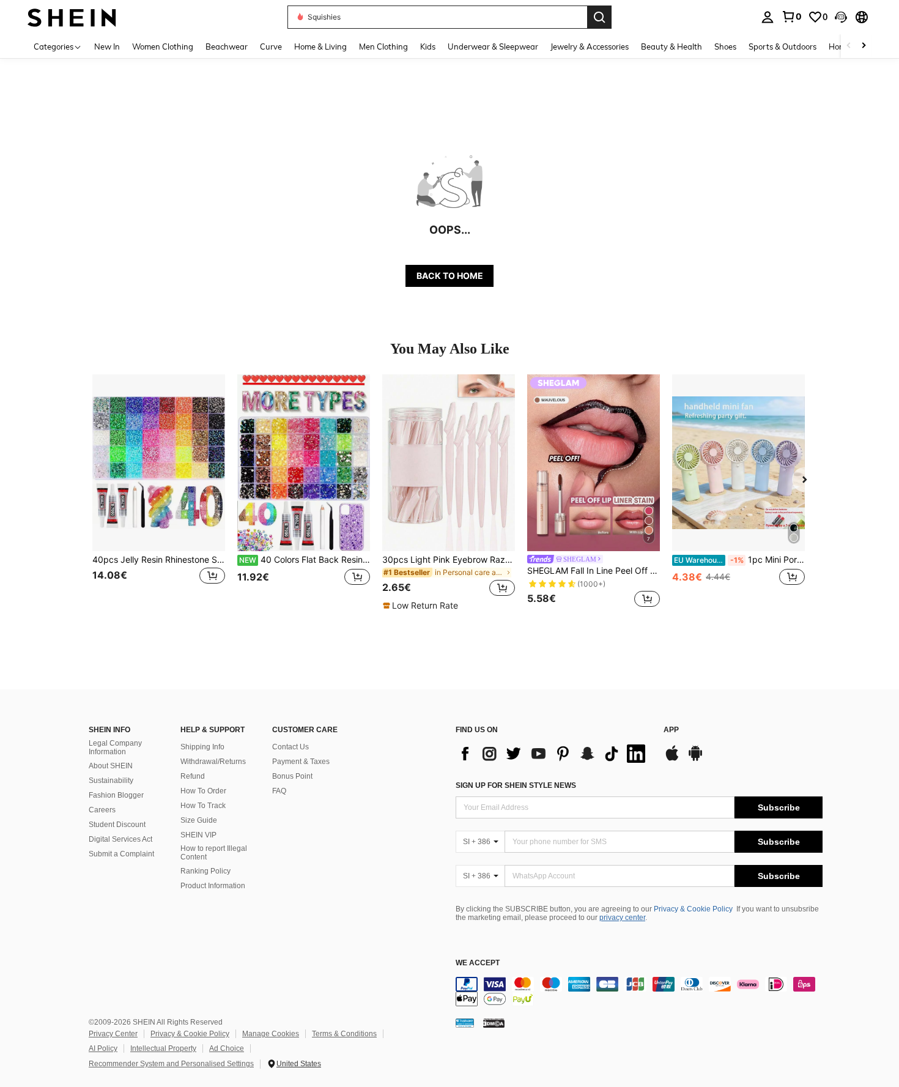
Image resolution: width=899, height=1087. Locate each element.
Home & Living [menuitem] (320, 46)
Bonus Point (292, 776)
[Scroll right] (863, 46)
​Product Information (212, 885)
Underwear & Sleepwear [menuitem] (493, 46)
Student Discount (117, 824)
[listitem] (158, 492)
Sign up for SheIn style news (516, 785)
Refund (192, 776)
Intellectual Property (163, 1048)
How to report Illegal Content (213, 852)
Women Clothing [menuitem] (162, 46)
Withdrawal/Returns (213, 761)
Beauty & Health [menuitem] (671, 46)
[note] (422, 605)
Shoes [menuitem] (725, 46)
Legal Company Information (115, 747)
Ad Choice (226, 1048)
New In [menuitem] (107, 46)
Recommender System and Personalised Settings (171, 1063)
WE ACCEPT (478, 963)
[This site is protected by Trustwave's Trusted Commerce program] (465, 1022)
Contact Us (290, 747)
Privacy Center (113, 1033)
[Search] (599, 17)
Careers (102, 810)
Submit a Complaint (121, 854)
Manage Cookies (270, 1033)
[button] (841, 17)
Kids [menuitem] (427, 46)
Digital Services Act (120, 839)
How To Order (203, 791)
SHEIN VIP (198, 835)
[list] (553, 753)
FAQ (279, 791)
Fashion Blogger (116, 795)
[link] (791, 16)
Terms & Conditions (344, 1033)
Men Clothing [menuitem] (383, 46)
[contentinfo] (639, 991)
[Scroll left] (849, 46)
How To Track (203, 805)
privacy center (622, 917)
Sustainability (111, 780)
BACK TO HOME (449, 275)
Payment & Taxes (301, 761)
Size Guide (198, 820)
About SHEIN (111, 766)
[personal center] (767, 17)
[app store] (672, 759)
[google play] (695, 759)
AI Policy (103, 1048)
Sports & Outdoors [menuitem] (782, 46)
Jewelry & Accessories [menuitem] (589, 46)
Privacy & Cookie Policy (693, 909)
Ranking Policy (205, 871)
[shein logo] (72, 16)
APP (671, 730)
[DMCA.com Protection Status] (494, 1022)
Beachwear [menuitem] (226, 46)
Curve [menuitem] (271, 46)
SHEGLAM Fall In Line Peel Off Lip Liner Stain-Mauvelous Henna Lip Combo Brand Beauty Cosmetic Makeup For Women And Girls (593, 571)
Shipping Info (202, 747)
